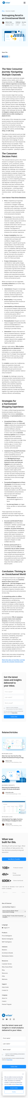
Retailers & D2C (7, 753)
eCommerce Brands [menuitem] (7, 953)
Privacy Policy (19, 1084)
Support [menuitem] (4, 984)
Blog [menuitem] (3, 970)
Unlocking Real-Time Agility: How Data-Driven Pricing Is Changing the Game (12, 820)
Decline (14, 1091)
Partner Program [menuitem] (6, 1004)
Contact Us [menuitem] (5, 990)
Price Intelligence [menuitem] (7, 936)
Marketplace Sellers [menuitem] (7, 956)
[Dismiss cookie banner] (23, 1074)
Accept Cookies (14, 1087)
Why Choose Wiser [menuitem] (7, 967)
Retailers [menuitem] (4, 950)
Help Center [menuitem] (5, 987)
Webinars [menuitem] (4, 979)
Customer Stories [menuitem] (7, 964)
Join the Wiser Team (8, 907)
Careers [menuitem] (4, 1001)
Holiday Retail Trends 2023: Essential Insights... (13, 916)
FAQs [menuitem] (3, 976)
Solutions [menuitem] (4, 947)
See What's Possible (14, 859)
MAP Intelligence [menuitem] (7, 942)
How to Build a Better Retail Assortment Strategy (10, 911)
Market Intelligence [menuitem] (7, 939)
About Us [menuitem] (4, 998)
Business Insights (10, 11)
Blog (3, 11)
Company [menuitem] (4, 995)
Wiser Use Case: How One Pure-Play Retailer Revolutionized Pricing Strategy (13, 756)
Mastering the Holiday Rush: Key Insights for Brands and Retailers (11, 788)
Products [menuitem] (4, 932)
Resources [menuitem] (5, 961)
